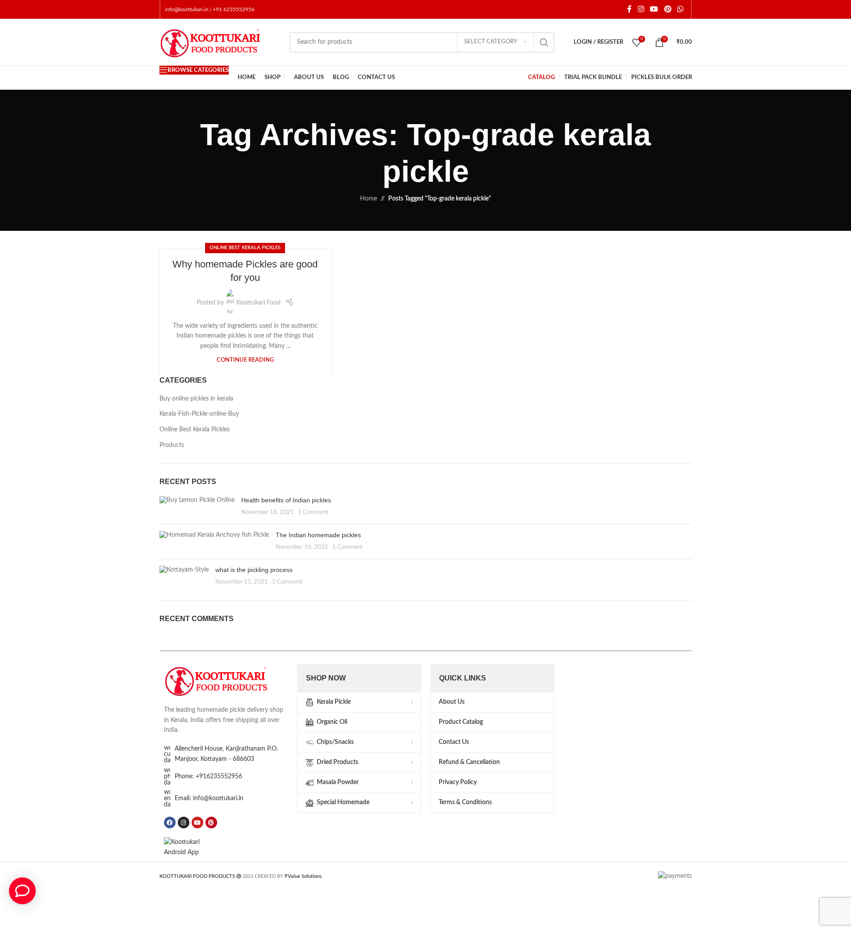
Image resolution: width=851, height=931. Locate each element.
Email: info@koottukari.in (209, 798)
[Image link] (226, 680)
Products (171, 445)
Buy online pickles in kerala (196, 399)
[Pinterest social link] (667, 9)
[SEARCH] (544, 42)
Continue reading (245, 360)
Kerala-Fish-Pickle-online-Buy (199, 414)
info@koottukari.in (187, 9)
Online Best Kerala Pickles (245, 247)
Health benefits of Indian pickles (286, 500)
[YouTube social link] (654, 9)
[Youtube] (197, 822)
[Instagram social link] (641, 9)
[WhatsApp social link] (680, 9)
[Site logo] (220, 42)
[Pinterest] (211, 822)
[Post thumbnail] (197, 506)
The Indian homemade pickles (318, 535)
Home (368, 199)
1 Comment (313, 512)
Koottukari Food (258, 303)
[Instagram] (183, 822)
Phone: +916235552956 (208, 776)
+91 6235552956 (234, 9)
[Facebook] (170, 822)
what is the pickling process (254, 569)
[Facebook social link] (629, 9)
